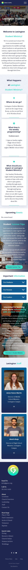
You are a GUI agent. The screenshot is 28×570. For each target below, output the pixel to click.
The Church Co (14, 566)
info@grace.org (6, 483)
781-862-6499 (6, 489)
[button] (25, 2)
